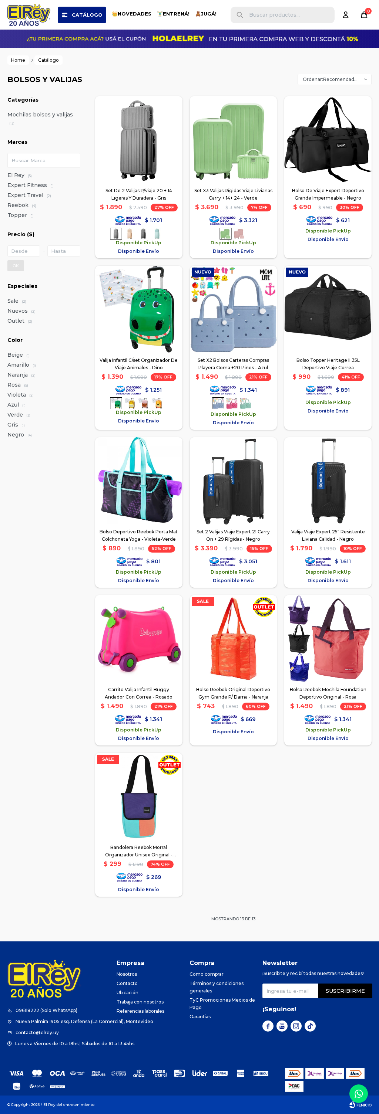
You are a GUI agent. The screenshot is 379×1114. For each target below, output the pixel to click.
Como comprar (207, 974)
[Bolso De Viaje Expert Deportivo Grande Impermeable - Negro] (328, 139)
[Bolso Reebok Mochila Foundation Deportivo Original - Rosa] (328, 638)
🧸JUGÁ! (206, 14)
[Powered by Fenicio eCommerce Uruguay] (360, 1104)
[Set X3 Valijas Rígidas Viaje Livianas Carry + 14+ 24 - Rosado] (239, 234)
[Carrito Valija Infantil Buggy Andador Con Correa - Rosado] (138, 638)
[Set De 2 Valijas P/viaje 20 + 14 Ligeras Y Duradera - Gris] (138, 139)
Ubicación (127, 992)
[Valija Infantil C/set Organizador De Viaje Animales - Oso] (143, 403)
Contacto (127, 983)
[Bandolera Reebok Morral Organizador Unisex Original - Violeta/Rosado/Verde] (138, 796)
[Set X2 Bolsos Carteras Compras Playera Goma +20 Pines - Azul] (233, 309)
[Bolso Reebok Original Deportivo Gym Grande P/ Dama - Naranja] (233, 638)
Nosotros (127, 974)
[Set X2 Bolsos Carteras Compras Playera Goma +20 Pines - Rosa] (232, 403)
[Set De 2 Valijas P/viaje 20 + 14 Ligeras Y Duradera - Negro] (143, 234)
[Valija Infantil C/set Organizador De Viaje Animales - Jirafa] (129, 403)
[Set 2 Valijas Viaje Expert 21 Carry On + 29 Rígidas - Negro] (233, 480)
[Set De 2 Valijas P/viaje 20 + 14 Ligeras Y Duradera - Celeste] (157, 234)
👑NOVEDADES (131, 14)
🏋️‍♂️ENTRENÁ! (173, 14)
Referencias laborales (140, 1011)
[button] (240, 15)
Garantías (200, 1016)
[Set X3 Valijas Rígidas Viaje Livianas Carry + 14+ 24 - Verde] (233, 139)
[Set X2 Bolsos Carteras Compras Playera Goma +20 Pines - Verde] (245, 403)
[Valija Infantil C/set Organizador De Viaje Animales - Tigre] (157, 403)
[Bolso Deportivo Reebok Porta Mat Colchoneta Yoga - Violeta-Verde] (138, 480)
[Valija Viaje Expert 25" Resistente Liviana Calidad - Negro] (328, 480)
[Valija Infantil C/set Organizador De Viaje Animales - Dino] (138, 309)
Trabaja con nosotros (140, 1002)
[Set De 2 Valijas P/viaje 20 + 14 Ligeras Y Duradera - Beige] (129, 234)
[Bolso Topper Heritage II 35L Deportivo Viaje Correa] (328, 309)
